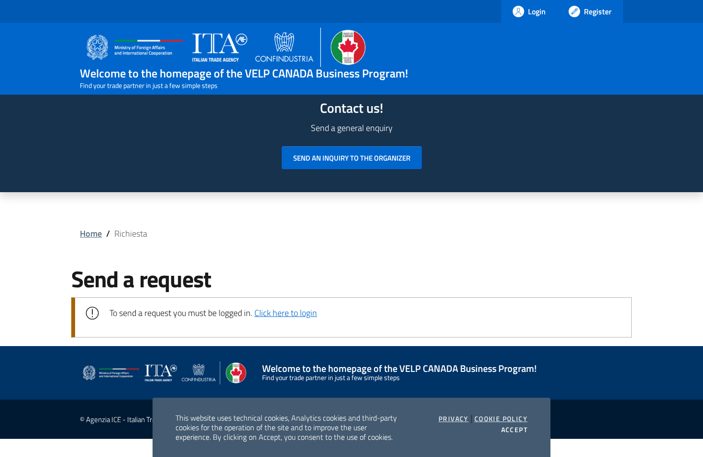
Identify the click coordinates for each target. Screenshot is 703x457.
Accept (514, 429)
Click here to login (285, 312)
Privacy (454, 418)
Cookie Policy (500, 418)
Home (91, 233)
